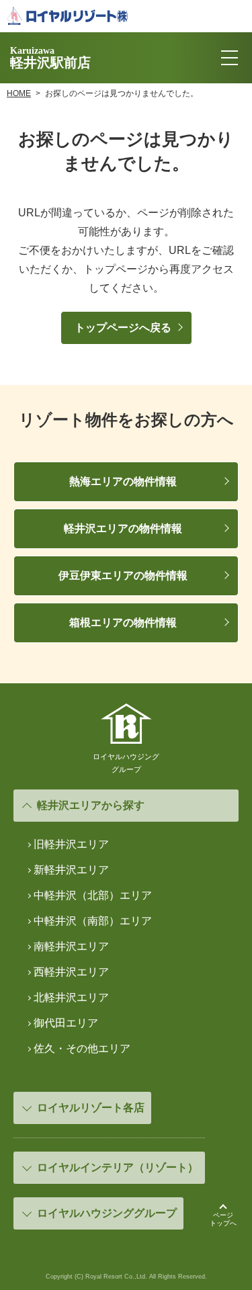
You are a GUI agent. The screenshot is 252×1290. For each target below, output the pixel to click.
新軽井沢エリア (71, 869)
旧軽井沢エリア (71, 844)
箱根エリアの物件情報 (123, 622)
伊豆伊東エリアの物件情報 (122, 575)
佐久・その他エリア (82, 1048)
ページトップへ (223, 1219)
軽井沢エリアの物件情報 (123, 528)
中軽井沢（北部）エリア (93, 895)
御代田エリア (66, 1023)
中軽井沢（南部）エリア (93, 921)
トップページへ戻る (123, 327)
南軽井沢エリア (71, 946)
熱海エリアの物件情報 (123, 481)
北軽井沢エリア (71, 997)
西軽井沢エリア (71, 972)
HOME (19, 93)
